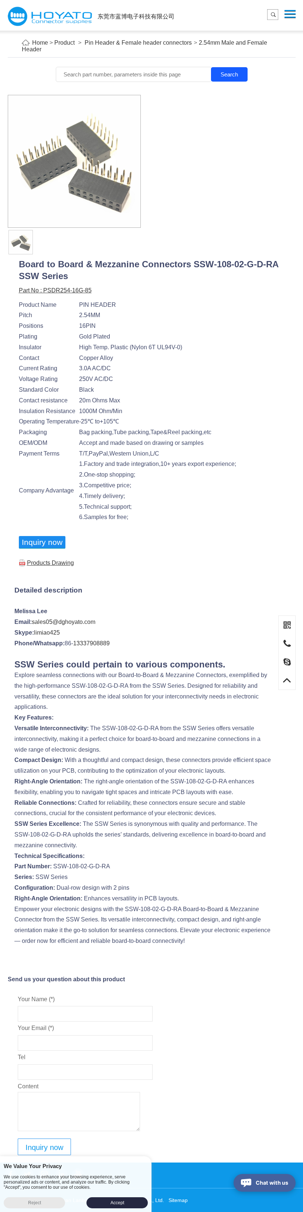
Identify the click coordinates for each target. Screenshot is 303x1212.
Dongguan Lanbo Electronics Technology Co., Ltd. (50, 16)
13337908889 (91, 643)
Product (64, 43)
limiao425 (47, 632)
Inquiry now (42, 542)
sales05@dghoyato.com (63, 622)
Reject (34, 1202)
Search (229, 74)
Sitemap (178, 1200)
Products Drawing (50, 563)
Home (40, 43)
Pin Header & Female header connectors (138, 43)
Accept (117, 1202)
